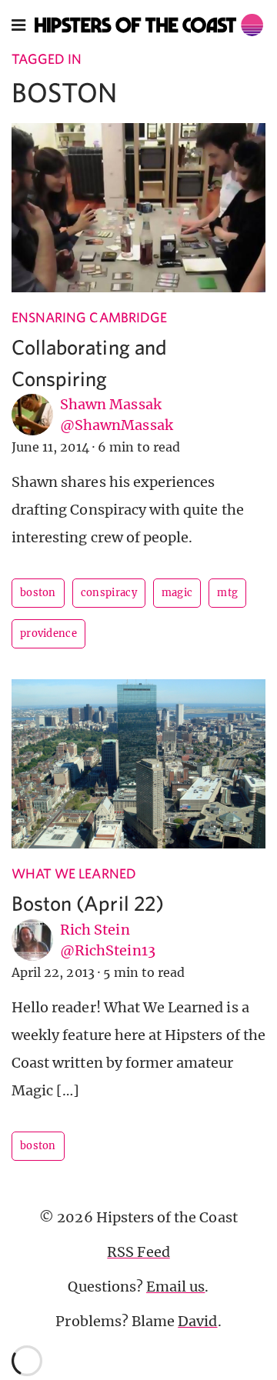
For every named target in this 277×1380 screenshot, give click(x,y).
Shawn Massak (111, 404)
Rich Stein (95, 929)
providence (48, 633)
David (197, 1321)
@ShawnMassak (116, 425)
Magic (177, 592)
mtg (227, 592)
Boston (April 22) (88, 903)
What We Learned (74, 873)
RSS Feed (138, 1252)
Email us (175, 1286)
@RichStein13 (107, 950)
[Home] (149, 25)
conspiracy (109, 592)
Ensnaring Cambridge (89, 317)
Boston (38, 592)
